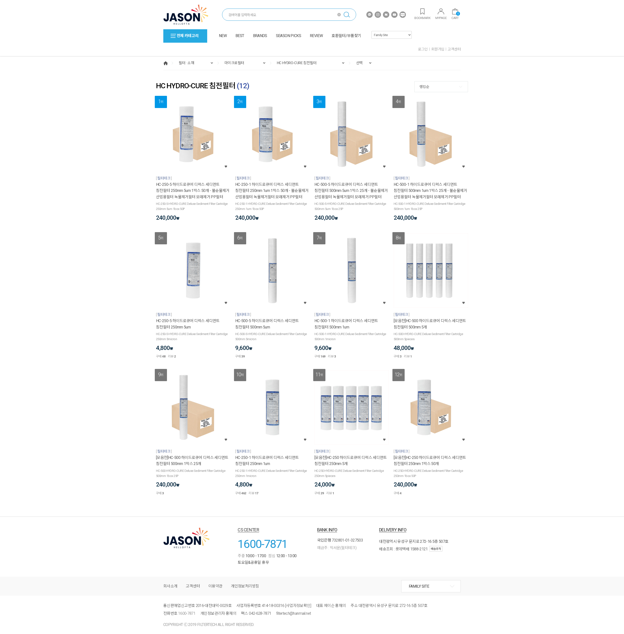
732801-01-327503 (347, 540)
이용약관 (215, 586)
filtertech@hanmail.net (293, 613)
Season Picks (288, 35)
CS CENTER (248, 529)
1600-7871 (262, 544)
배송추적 (436, 549)
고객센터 (454, 49)
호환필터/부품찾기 (346, 35)
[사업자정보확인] (298, 605)
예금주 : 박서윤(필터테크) (336, 547)
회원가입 (437, 49)
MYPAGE (441, 18)
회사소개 (170, 586)
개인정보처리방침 (245, 586)
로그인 (423, 49)
